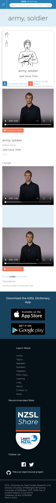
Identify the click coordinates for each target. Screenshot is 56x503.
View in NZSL (11, 497)
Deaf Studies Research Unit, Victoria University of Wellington (28, 486)
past (7, 277)
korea (24, 277)
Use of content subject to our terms (25, 491)
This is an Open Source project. (27, 472)
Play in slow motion (14, 130)
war (18, 277)
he (3, 277)
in (21, 277)
